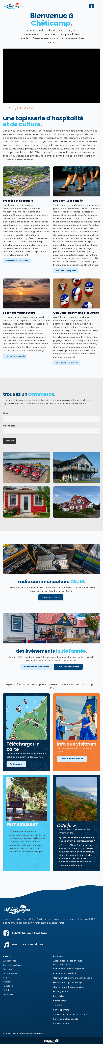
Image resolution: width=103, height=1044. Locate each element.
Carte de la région (12, 965)
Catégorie (9, 425)
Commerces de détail (64, 973)
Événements (9, 960)
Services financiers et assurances (70, 1014)
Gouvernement (11, 973)
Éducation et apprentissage (67, 982)
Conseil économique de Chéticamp (26, 1033)
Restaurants (59, 1000)
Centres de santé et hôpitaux (68, 968)
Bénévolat (8, 994)
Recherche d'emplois (15, 356)
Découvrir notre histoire (67, 363)
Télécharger (16, 764)
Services (7, 969)
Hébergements (61, 991)
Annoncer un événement (36, 666)
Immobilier (8, 985)
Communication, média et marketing (72, 977)
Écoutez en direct (51, 597)
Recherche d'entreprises (17, 261)
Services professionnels (65, 1019)
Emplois (7, 977)
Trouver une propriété (66, 271)
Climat (6, 981)
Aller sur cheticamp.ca (71, 758)
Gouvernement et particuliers (68, 987)
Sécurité (57, 1005)
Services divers (61, 1009)
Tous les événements (68, 666)
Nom (6, 413)
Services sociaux (61, 1023)
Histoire (7, 990)
